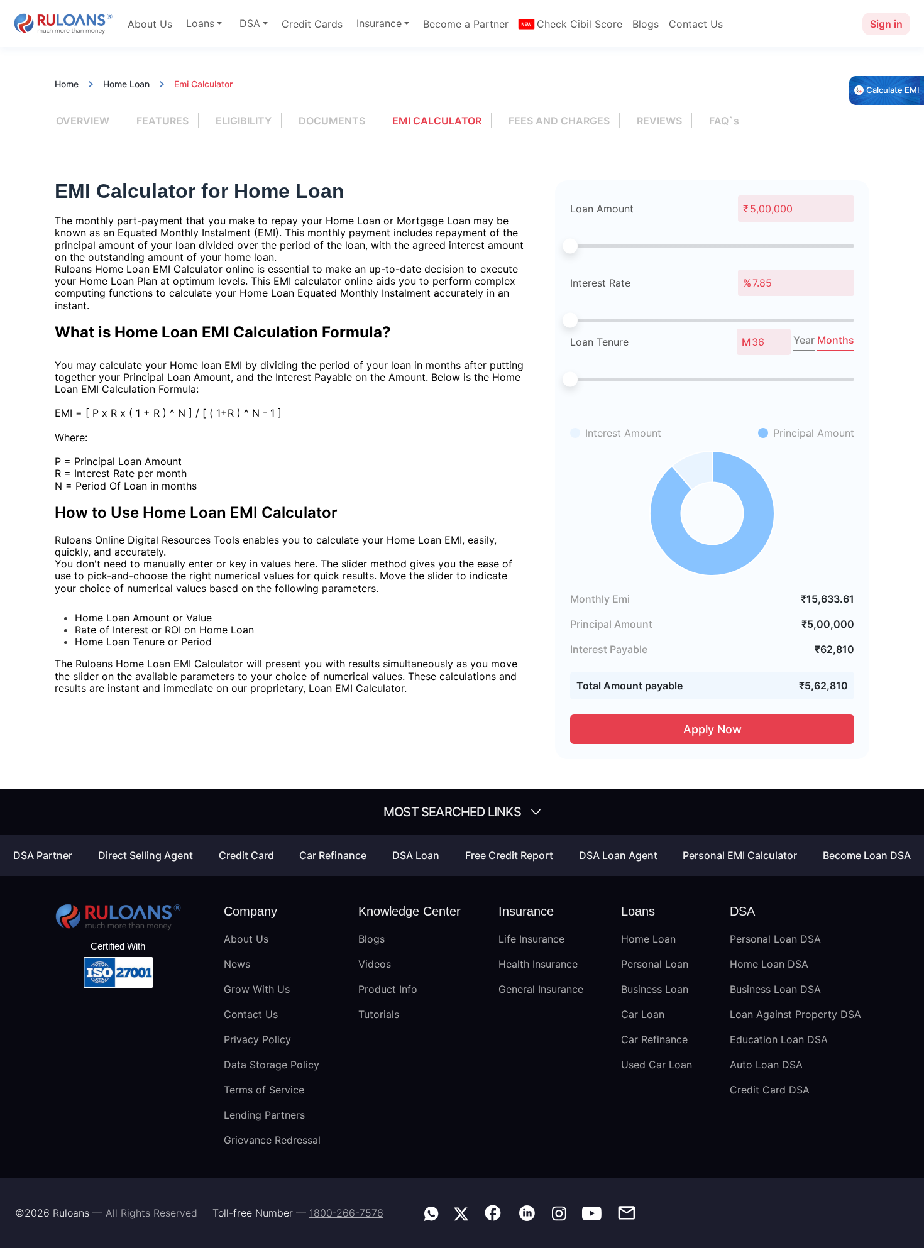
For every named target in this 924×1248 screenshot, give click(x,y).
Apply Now (712, 729)
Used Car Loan (656, 1064)
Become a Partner (466, 24)
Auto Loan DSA (766, 1064)
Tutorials (378, 1014)
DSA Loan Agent (618, 855)
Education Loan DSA (779, 1039)
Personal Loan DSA (775, 939)
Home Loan (126, 84)
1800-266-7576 (346, 1213)
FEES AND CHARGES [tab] (559, 120)
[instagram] (558, 1212)
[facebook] (492, 1211)
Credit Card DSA (770, 1089)
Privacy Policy (257, 1039)
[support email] (627, 1211)
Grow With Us (257, 989)
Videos (374, 964)
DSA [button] (249, 23)
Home (67, 84)
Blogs (645, 24)
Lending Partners (264, 1114)
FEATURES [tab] (162, 120)
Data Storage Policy (271, 1064)
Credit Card (246, 855)
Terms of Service (264, 1089)
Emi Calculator (203, 84)
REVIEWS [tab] (659, 120)
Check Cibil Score (579, 24)
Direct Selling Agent (145, 855)
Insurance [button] (379, 23)
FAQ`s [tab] (724, 120)
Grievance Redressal (272, 1140)
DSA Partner (42, 855)
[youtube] (591, 1212)
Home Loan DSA (769, 964)
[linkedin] (526, 1211)
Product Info (387, 989)
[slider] (570, 245)
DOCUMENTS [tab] (332, 120)
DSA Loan (415, 855)
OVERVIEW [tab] (82, 120)
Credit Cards (312, 24)
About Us (150, 24)
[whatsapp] (431, 1212)
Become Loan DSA (867, 855)
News (237, 964)
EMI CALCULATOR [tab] (436, 120)
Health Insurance (538, 964)
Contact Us (696, 24)
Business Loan (654, 989)
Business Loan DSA (775, 989)
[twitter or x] (461, 1212)
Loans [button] (200, 23)
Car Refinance (332, 855)
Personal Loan (654, 964)
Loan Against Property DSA (795, 1014)
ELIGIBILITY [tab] (244, 120)
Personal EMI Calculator (740, 855)
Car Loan (642, 1014)
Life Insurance (531, 939)
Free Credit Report (509, 855)
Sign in (886, 24)
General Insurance (540, 989)
